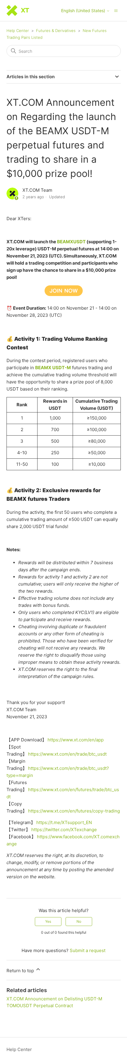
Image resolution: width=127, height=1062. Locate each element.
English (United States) (83, 10)
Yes (48, 921)
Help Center (17, 30)
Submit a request (87, 950)
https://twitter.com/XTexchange (64, 829)
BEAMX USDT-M (53, 367)
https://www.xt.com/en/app (76, 740)
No (78, 921)
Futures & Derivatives (56, 30)
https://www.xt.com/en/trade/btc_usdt (67, 754)
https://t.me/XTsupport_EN (64, 822)
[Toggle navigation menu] (116, 10)
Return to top (20, 970)
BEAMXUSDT (71, 241)
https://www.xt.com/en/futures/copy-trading (74, 811)
